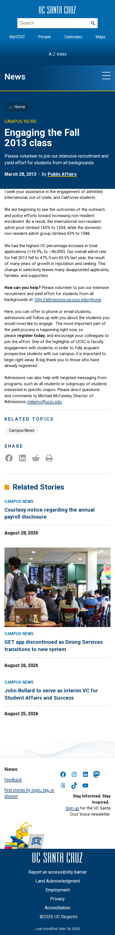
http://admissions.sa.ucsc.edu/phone (68, 299)
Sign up (72, 808)
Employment (57, 890)
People (44, 37)
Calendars (73, 37)
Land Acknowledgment (57, 881)
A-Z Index (57, 54)
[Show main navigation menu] (106, 75)
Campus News (21, 430)
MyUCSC (17, 37)
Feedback (13, 779)
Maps (101, 37)
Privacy (57, 899)
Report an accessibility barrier (57, 872)
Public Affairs (62, 174)
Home (20, 107)
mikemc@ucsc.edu (44, 401)
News (14, 76)
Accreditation (57, 907)
